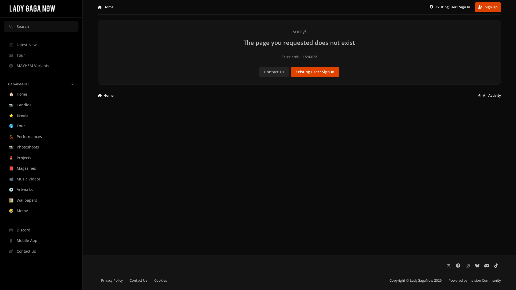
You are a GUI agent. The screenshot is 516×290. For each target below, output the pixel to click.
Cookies (160, 280)
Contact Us (274, 71)
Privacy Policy (112, 280)
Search (23, 26)
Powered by (475, 280)
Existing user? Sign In (315, 71)
